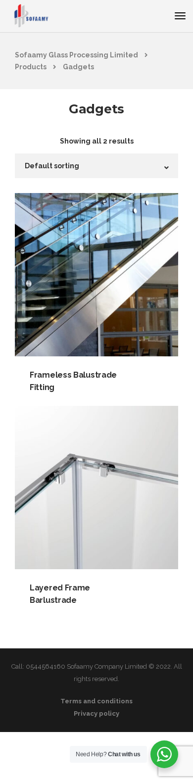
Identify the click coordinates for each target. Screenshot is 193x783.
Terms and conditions (96, 701)
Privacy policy (96, 713)
